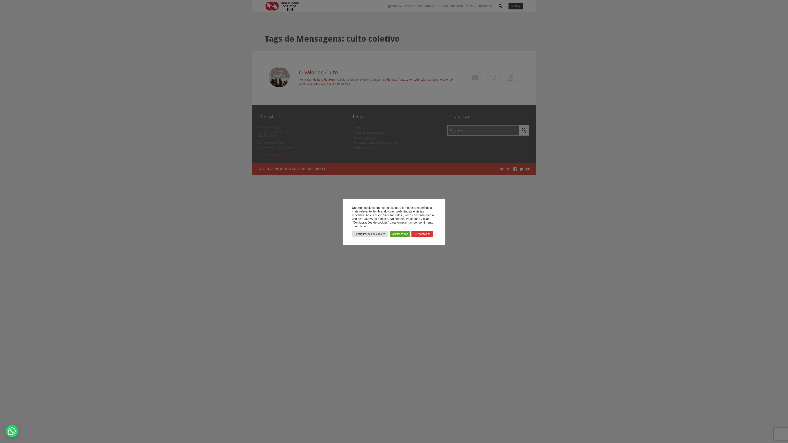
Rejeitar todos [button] (422, 233)
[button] (12, 431)
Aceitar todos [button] (400, 233)
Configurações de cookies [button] (369, 233)
